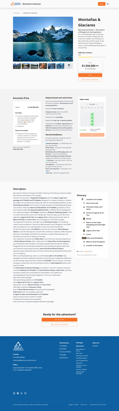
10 (99, 114)
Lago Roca (79, 363)
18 (102, 118)
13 (86, 118)
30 (95, 124)
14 (89, 118)
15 (92, 118)
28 (89, 124)
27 (86, 124)
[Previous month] (87, 104)
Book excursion (59, 319)
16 (95, 118)
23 (95, 121)
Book (101, 4)
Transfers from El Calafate (81, 366)
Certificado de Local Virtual (97, 404)
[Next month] (97, 104)
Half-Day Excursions (82, 356)
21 (89, 121)
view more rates (18, 149)
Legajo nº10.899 (73, 404)
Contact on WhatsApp (91, 79)
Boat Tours (79, 353)
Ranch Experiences (82, 360)
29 (92, 124)
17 (99, 118)
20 (86, 121)
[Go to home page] (15, 3)
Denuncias (84, 404)
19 (82, 121)
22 (92, 121)
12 (82, 118)
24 (99, 121)
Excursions (16, 13)
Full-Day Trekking (81, 369)
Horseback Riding (81, 358)
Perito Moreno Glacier (80, 350)
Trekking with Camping (80, 372)
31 (99, 124)
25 (102, 121)
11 (102, 114)
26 (82, 124)
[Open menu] (108, 4)
